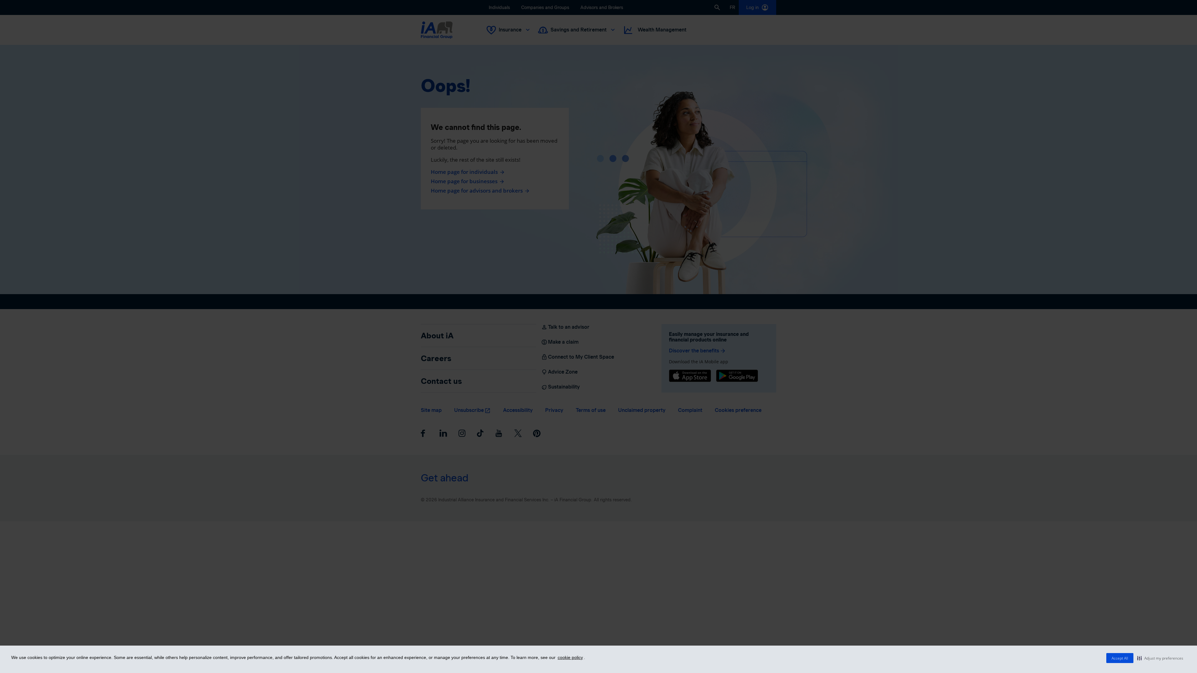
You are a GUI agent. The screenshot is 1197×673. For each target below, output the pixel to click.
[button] (1160, 658)
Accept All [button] (1120, 658)
